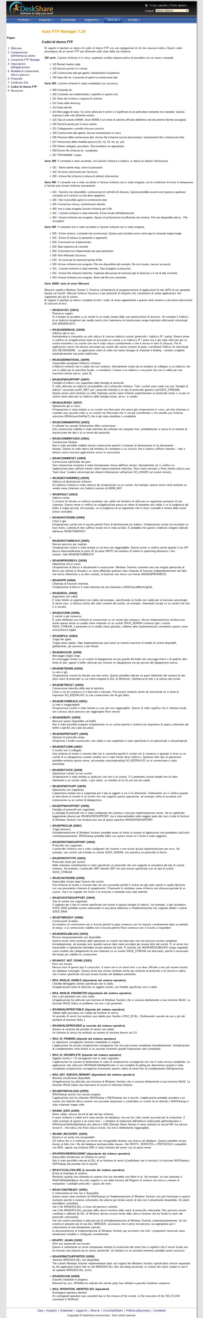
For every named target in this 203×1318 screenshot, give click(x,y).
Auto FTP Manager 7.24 (64, 31)
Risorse (95, 1310)
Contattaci (159, 1310)
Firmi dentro (178, 5)
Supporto (81, 1310)
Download (66, 1310)
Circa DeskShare (113, 1310)
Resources (17, 90)
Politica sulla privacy (138, 1310)
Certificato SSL (19, 82)
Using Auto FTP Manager (25, 59)
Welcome (16, 48)
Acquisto (51, 1310)
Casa (40, 1310)
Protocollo (16, 78)
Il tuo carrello (159, 5)
